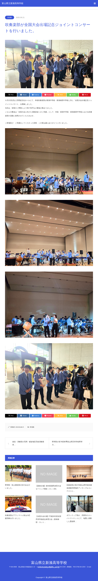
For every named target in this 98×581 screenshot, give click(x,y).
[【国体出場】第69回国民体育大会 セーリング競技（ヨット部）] (49, 474)
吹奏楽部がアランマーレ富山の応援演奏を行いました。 (17, 516)
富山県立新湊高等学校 (12, 3)
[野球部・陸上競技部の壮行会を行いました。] (18, 473)
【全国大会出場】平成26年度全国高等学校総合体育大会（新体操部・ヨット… (48, 519)
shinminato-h (19, 427)
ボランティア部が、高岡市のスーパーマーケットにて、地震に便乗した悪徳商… (79, 518)
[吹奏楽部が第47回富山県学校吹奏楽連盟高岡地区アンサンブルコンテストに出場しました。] (80, 473)
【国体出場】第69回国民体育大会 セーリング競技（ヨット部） (49, 487)
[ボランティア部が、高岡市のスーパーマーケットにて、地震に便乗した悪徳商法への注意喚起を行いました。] (80, 504)
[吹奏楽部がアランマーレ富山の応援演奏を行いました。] (18, 504)
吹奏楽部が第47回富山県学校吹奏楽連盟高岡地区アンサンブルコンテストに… (79, 488)
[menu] (94, 3)
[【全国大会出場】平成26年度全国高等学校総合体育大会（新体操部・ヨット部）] (49, 504)
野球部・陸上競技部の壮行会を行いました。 (17, 486)
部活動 (9, 17)
